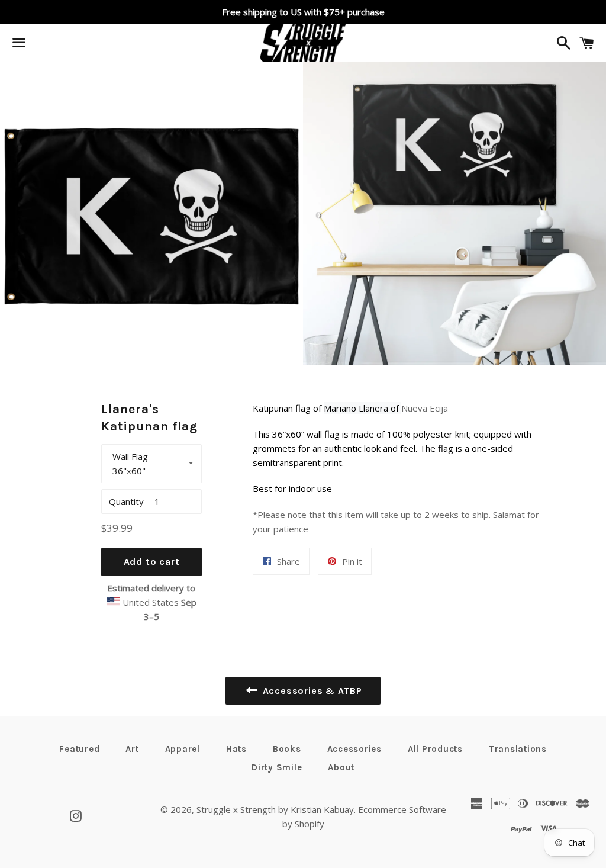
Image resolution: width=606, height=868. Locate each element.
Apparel (182, 749)
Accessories (354, 749)
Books (287, 749)
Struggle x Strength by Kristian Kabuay (275, 809)
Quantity (126, 501)
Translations (518, 749)
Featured (79, 749)
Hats (236, 749)
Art (131, 749)
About (341, 767)
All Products (435, 749)
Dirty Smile (277, 767)
